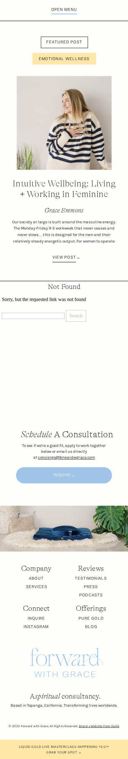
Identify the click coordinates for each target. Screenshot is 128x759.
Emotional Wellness (64, 59)
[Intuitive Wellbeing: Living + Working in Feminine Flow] (64, 123)
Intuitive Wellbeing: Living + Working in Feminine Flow (64, 194)
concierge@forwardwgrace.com (66, 457)
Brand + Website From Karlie (99, 726)
